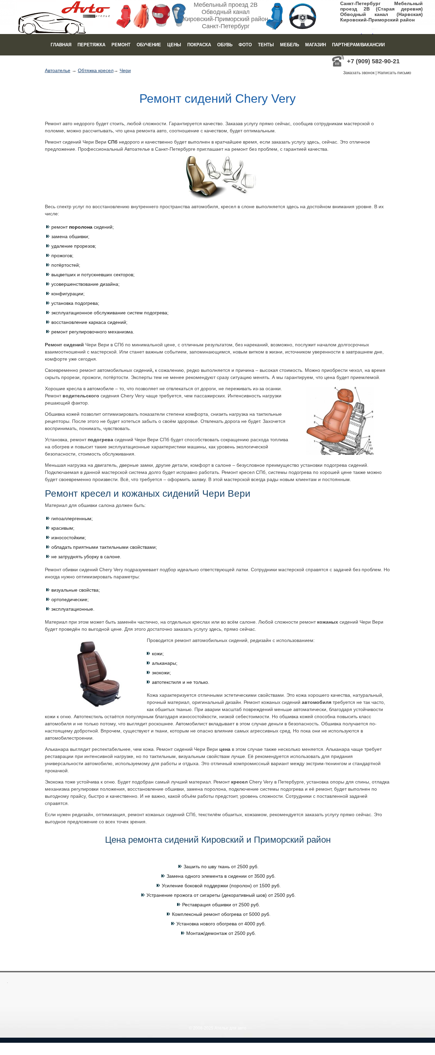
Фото (245, 44)
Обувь (224, 44)
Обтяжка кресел (96, 70)
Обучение (149, 44)
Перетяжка (91, 44)
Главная (61, 44)
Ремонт (120, 44)
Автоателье (57, 70)
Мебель (289, 44)
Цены (174, 44)
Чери (125, 70)
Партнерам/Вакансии (358, 44)
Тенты (266, 44)
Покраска (199, 44)
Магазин (315, 44)
